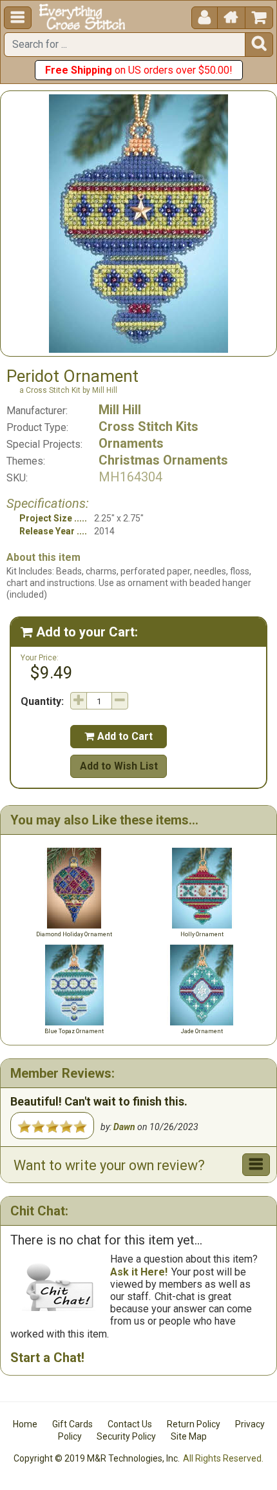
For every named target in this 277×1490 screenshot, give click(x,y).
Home (25, 1424)
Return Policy (193, 1424)
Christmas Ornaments (163, 460)
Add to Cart (118, 736)
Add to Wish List (119, 766)
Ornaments (131, 443)
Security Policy (126, 1436)
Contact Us (130, 1424)
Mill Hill (120, 409)
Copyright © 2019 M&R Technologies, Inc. (97, 1458)
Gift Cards (72, 1424)
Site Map (189, 1436)
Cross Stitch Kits (148, 426)
